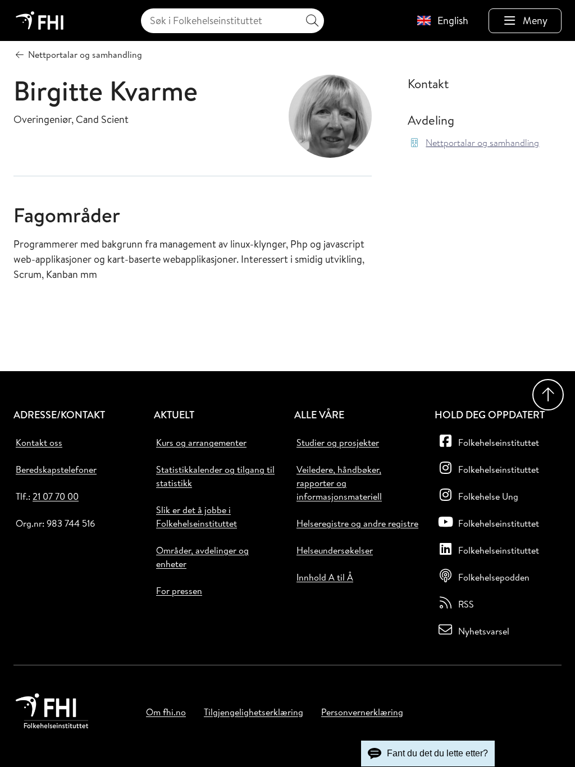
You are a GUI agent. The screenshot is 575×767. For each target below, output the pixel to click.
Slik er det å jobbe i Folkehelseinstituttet (196, 516)
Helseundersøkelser (334, 550)
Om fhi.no (166, 712)
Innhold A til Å (324, 577)
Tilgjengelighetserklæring (253, 712)
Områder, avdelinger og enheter (202, 557)
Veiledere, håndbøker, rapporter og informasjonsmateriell (339, 483)
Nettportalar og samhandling (482, 142)
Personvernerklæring (362, 712)
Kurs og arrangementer (201, 442)
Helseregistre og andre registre (357, 523)
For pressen (179, 591)
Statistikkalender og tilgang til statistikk (215, 476)
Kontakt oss (39, 442)
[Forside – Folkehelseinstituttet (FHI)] (39, 20)
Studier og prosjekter (337, 442)
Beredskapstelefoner (56, 469)
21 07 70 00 (56, 496)
